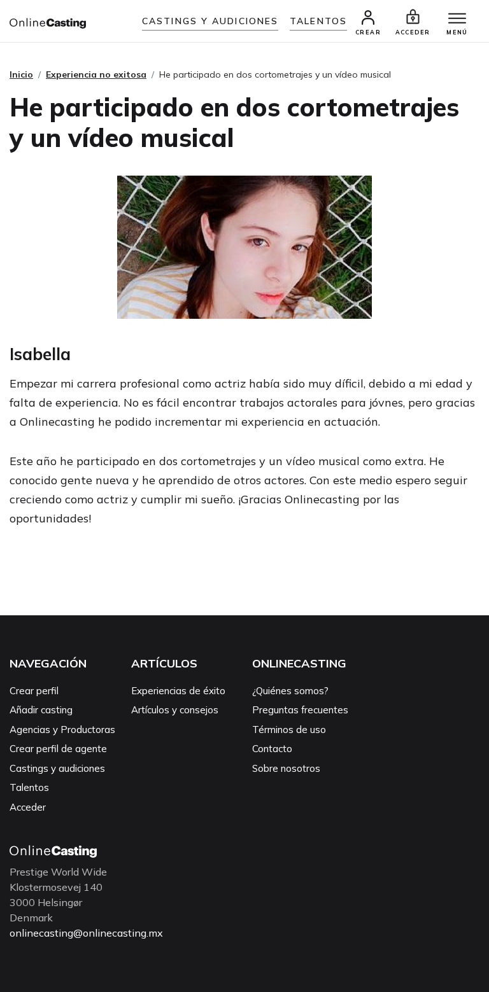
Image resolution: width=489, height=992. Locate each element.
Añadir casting (41, 710)
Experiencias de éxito (178, 691)
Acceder (28, 807)
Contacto (272, 749)
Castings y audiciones (210, 21)
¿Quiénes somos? (290, 691)
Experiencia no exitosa (96, 74)
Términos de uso (289, 729)
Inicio (21, 74)
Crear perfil (34, 691)
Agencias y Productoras (62, 729)
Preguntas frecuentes (300, 710)
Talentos (318, 21)
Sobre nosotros (286, 768)
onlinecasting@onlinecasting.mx (86, 932)
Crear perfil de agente (58, 749)
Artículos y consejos (174, 710)
